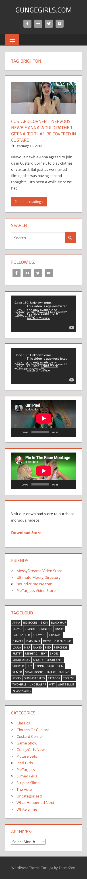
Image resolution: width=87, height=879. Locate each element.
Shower (18, 666)
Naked (37, 647)
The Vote (24, 789)
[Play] (17, 432)
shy (29, 666)
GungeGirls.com (43, 9)
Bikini (44, 622)
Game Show (27, 743)
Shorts (38, 660)
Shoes (54, 653)
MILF (27, 647)
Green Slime (62, 641)
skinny (39, 666)
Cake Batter (21, 635)
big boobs (30, 622)
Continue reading (27, 201)
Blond (17, 629)
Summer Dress (34, 678)
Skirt (51, 666)
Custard (55, 635)
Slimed (17, 672)
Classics (23, 723)
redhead (31, 653)
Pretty (17, 653)
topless (68, 678)
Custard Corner (30, 736)
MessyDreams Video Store (39, 570)
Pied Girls (25, 762)
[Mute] (63, 432)
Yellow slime (21, 691)
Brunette (45, 629)
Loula (16, 647)
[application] (43, 314)
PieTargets (26, 769)
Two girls (19, 684)
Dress (47, 641)
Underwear (37, 684)
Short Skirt (55, 660)
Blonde (30, 629)
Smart (51, 672)
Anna (16, 622)
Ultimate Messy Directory (39, 577)
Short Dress (21, 660)
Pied (48, 647)
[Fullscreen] (70, 432)
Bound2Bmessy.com (34, 583)
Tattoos (54, 678)
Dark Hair (33, 641)
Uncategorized (29, 796)
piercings (60, 647)
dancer (17, 641)
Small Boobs (34, 672)
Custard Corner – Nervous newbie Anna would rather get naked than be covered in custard (43, 130)
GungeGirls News (31, 749)
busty (59, 629)
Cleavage (39, 635)
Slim (61, 666)
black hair (58, 622)
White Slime (66, 684)
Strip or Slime (28, 782)
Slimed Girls (27, 776)
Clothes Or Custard (33, 729)
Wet (52, 684)
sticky (16, 678)
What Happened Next (35, 802)
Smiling (64, 672)
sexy (44, 653)
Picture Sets (27, 756)
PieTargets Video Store (36, 590)
